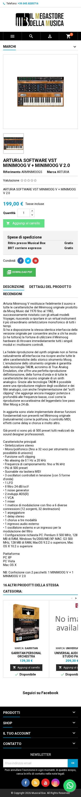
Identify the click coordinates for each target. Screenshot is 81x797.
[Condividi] (20, 261)
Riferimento (12, 172)
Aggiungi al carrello (23, 223)
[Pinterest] (35, 261)
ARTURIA (63, 172)
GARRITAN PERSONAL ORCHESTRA (26, 654)
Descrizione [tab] (13, 287)
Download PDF (19, 272)
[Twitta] (28, 261)
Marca (51, 172)
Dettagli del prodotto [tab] (50, 287)
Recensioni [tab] (12, 294)
